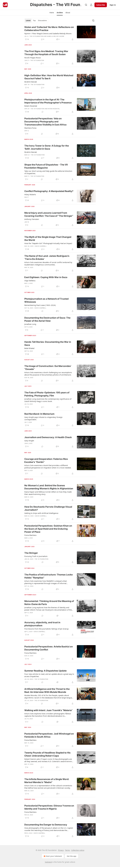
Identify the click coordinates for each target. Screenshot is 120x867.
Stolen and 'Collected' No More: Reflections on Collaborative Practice (49, 29)
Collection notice (77, 850)
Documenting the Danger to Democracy (45, 824)
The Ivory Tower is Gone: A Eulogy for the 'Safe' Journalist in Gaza (46, 147)
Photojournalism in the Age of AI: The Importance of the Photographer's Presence (48, 101)
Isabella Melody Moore (55, 36)
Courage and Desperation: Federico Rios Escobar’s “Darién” (46, 460)
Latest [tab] (28, 20)
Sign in (113, 5)
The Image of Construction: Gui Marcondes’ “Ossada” (47, 367)
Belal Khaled (29, 348)
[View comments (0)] (42, 111)
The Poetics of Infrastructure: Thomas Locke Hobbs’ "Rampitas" (48, 576)
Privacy (61, 850)
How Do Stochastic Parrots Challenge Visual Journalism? (48, 508)
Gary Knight (29, 440)
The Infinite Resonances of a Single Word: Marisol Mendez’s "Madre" (46, 781)
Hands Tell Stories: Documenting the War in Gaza (47, 343)
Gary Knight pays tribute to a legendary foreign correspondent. (43, 418)
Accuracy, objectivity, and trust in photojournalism (42, 624)
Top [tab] (34, 20)
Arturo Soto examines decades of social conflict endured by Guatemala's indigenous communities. (48, 263)
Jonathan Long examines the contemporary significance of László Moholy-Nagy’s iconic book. (47, 400)
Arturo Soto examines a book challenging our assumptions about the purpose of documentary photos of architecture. (48, 373)
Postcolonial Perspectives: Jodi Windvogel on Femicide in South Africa (49, 735)
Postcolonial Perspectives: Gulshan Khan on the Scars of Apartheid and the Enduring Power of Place (48, 528)
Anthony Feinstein (31, 219)
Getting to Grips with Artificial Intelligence (41, 513)
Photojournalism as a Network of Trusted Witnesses (46, 300)
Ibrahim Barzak (30, 82)
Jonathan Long (30, 324)
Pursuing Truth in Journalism (35, 556)
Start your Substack (54, 856)
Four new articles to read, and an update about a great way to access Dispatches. (49, 675)
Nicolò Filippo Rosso (32, 57)
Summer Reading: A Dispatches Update (45, 670)
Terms (67, 850)
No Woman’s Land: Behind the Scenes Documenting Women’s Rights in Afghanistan (48, 487)
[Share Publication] (91, 4)
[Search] (86, 4)
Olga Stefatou (29, 280)
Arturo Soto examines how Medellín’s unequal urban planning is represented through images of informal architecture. (45, 582)
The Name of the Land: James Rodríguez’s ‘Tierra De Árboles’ (46, 257)
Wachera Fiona (30, 128)
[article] (60, 33)
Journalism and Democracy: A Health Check (48, 437)
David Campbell (41, 246)
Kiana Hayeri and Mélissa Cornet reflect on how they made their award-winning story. (48, 493)
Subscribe (100, 5)
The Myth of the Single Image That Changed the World (47, 238)
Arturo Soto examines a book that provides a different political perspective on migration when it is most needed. (47, 466)
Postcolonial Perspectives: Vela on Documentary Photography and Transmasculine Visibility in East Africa (45, 121)
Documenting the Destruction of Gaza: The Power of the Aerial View (47, 319)
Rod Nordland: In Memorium (39, 414)
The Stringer (31, 553)
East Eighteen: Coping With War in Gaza (45, 277)
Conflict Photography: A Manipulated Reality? (48, 191)
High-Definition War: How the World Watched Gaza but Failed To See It (48, 77)
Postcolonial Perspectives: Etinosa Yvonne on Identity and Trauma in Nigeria (49, 807)
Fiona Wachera (30, 535)
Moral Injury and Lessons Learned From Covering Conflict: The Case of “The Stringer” (48, 214)
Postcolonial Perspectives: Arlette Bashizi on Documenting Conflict (48, 648)
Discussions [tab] (42, 20)
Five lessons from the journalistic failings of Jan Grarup (46, 629)
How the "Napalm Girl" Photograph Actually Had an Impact (48, 243)
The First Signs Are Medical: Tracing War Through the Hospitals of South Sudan (46, 53)
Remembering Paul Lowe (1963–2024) (40, 305)
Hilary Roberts (30, 194)
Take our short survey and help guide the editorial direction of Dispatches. (48, 172)
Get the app (71, 856)
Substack (48, 862)
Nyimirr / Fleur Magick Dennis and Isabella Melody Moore (47, 33)
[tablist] (36, 20)
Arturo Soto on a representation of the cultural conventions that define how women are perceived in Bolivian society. (48, 786)
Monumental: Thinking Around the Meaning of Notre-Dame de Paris (49, 603)
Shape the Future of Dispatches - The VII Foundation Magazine (46, 166)
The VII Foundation (36, 36)
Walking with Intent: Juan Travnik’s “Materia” (48, 710)
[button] (51, 12)
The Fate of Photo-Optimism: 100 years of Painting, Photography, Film (46, 394)
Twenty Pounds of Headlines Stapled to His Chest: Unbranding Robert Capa (47, 754)
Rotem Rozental (30, 106)
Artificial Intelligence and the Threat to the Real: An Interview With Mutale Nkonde (47, 690)
